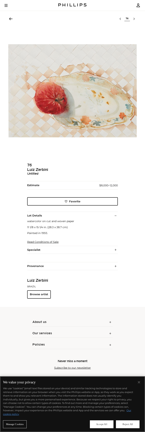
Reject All (128, 424)
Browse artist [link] (39, 294)
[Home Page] (72, 5)
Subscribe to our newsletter (72, 367)
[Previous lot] (120, 18)
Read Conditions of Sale (43, 242)
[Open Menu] (9, 5)
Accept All (101, 424)
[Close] (139, 382)
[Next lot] (134, 18)
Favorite (74, 201)
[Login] (138, 5)
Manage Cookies (15, 424)
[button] (72, 91)
